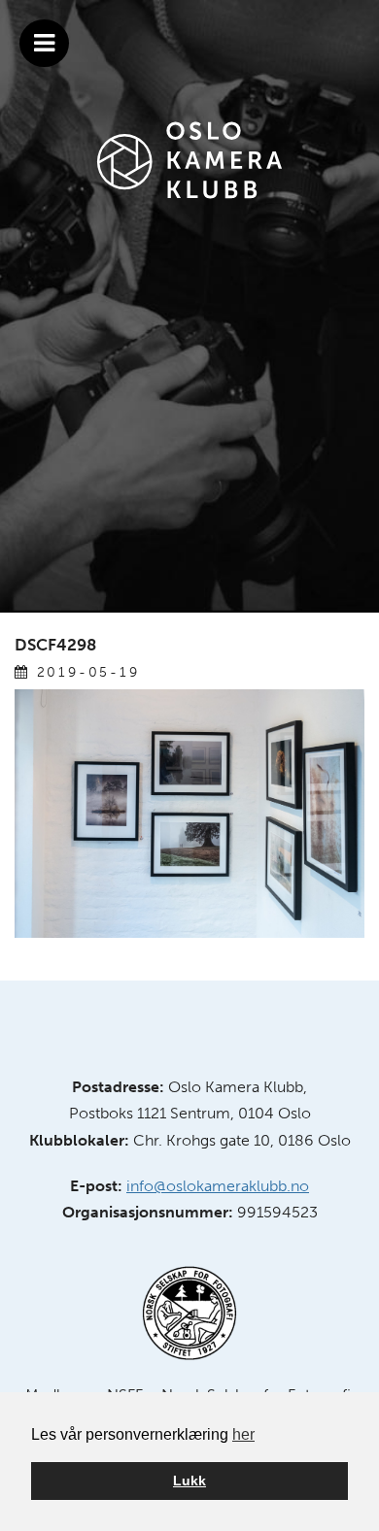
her (243, 1434)
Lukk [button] (189, 1480)
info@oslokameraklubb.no (217, 1186)
